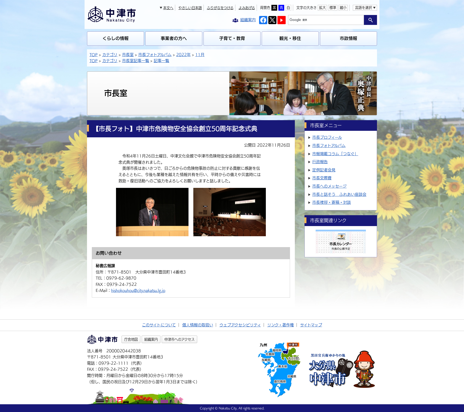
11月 (199, 55)
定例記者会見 (323, 170)
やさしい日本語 (190, 8)
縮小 (343, 7)
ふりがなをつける (220, 8)
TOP (93, 55)
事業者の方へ (174, 38)
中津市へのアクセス (179, 339)
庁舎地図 (131, 339)
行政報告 (320, 162)
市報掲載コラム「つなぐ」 (335, 154)
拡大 (322, 7)
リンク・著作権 (280, 325)
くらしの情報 (115, 38)
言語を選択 (363, 7)
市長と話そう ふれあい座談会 (339, 194)
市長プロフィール (327, 137)
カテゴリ (109, 55)
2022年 (183, 55)
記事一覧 (161, 61)
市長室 (128, 55)
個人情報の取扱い (197, 325)
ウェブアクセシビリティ (240, 325)
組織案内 (151, 339)
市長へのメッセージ (329, 186)
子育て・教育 (232, 38)
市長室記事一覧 (135, 61)
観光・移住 (290, 38)
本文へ (168, 8)
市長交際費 (322, 178)
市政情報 (348, 38)
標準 (332, 7)
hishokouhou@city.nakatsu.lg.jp (138, 290)
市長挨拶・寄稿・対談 (331, 202)
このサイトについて (159, 325)
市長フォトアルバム (155, 55)
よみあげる (247, 8)
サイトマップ (311, 325)
